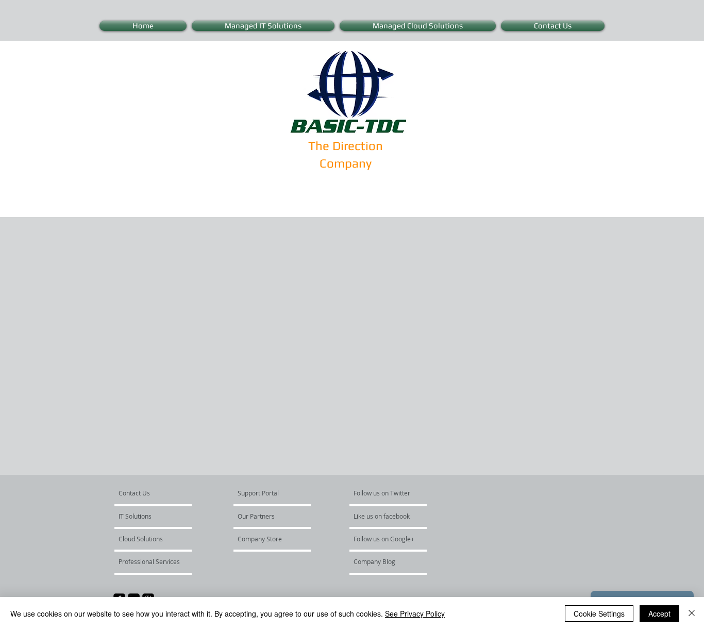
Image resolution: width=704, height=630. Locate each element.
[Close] (691, 613)
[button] (149, 561)
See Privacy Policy (415, 613)
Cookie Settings (599, 613)
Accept (659, 613)
